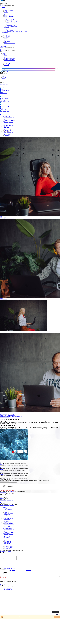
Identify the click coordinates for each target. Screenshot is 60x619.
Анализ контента (7, 543)
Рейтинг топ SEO (7, 526)
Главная (3, 7)
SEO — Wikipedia (5, 79)
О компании (4, 54)
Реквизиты (6, 12)
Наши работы (6, 8)
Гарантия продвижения (8, 509)
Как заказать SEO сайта (8, 547)
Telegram (4, 49)
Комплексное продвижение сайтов (9, 60)
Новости (5, 17)
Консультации (6, 27)
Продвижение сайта (7, 57)
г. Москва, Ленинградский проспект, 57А (7, 505)
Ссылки (1, 462)
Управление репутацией (8, 537)
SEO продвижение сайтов (8, 18)
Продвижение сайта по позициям (11, 21)
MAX (1, 49)
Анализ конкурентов (9, 30)
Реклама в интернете (5, 121)
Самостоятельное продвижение (7, 39)
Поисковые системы (14, 416)
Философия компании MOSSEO (9, 16)
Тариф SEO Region (7, 33)
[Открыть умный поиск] (58, 69)
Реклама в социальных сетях (8, 535)
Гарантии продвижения (8, 13)
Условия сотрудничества (8, 9)
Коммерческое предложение (8, 10)
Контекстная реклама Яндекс (10, 24)
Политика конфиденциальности (5, 551)
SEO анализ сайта (9, 29)
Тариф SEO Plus (6, 34)
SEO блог (5, 38)
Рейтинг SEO (20, 416)
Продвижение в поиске (6, 116)
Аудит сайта (6, 61)
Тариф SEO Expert (7, 35)
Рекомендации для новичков (6, 522)
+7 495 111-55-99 (3, 492)
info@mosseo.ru (12, 491)
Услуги (3, 56)
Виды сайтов (6, 42)
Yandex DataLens (3, 476)
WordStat (1, 474)
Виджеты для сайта (7, 536)
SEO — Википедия (7, 41)
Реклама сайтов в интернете (6, 533)
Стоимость (4, 77)
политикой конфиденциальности (26, 617)
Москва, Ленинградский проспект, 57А (6, 500)
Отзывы (5, 11)
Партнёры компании (7, 15)
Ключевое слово (3, 477)
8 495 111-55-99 (2, 5)
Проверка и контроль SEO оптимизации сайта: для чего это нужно (16, 31)
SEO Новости (6, 37)
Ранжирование (2, 467)
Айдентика (2, 464)
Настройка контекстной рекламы (11, 26)
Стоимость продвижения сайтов (7, 62)
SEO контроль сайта (7, 542)
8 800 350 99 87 (2, 47)
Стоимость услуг (5, 32)
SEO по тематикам (7, 548)
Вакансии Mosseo (7, 514)
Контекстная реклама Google (10, 25)
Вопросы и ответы (7, 14)
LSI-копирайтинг (3, 472)
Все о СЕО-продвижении (6, 36)
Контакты (3, 44)
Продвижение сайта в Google (10, 20)
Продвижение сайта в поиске (7, 528)
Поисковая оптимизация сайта (9, 523)
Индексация (2, 469)
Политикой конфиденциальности (9, 568)
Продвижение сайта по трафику (11, 22)
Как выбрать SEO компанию (8, 546)
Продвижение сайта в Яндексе (11, 19)
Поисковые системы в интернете (9, 43)
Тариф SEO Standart (7, 64)
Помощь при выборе (5, 131)
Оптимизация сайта (7, 40)
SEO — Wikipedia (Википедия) (9, 524)
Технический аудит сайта (8, 540)
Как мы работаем (7, 545)
